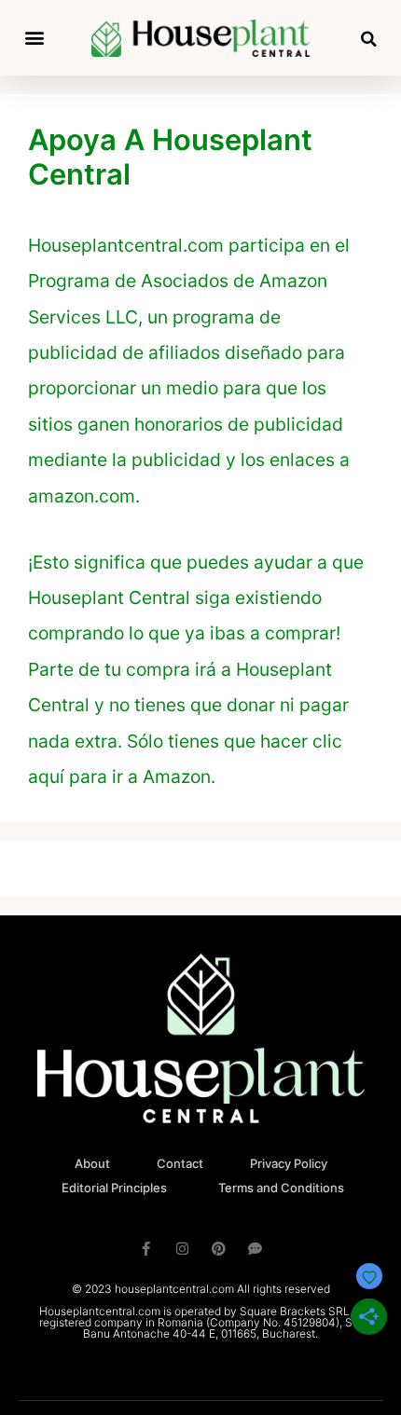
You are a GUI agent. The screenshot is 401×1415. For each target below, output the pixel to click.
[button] (34, 37)
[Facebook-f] (146, 1249)
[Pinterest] (219, 1249)
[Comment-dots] (255, 1249)
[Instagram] (182, 1249)
